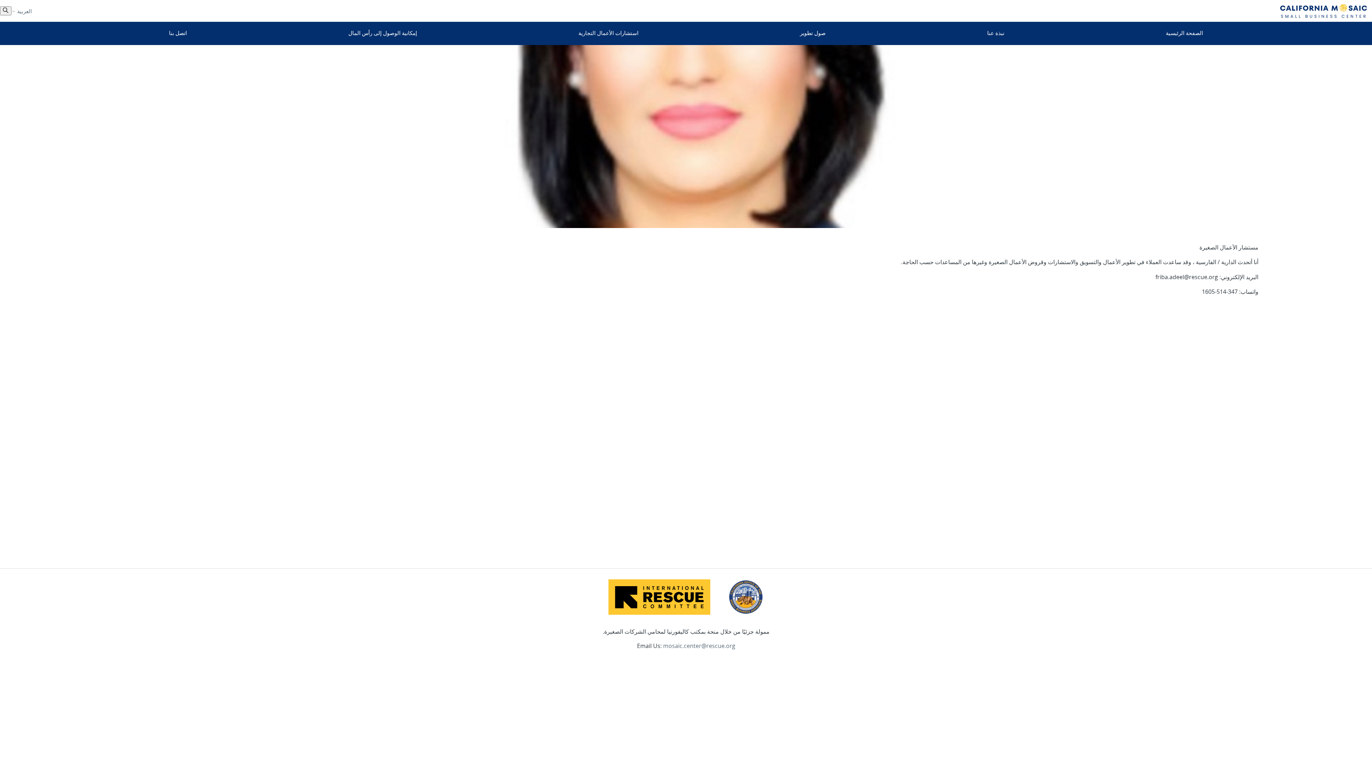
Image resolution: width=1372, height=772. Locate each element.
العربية (24, 11)
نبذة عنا (995, 33)
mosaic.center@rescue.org (699, 646)
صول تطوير (813, 33)
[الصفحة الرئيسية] (1324, 11)
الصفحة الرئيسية (1184, 33)
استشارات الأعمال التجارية (608, 33)
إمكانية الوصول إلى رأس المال (382, 33)
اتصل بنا (178, 33)
